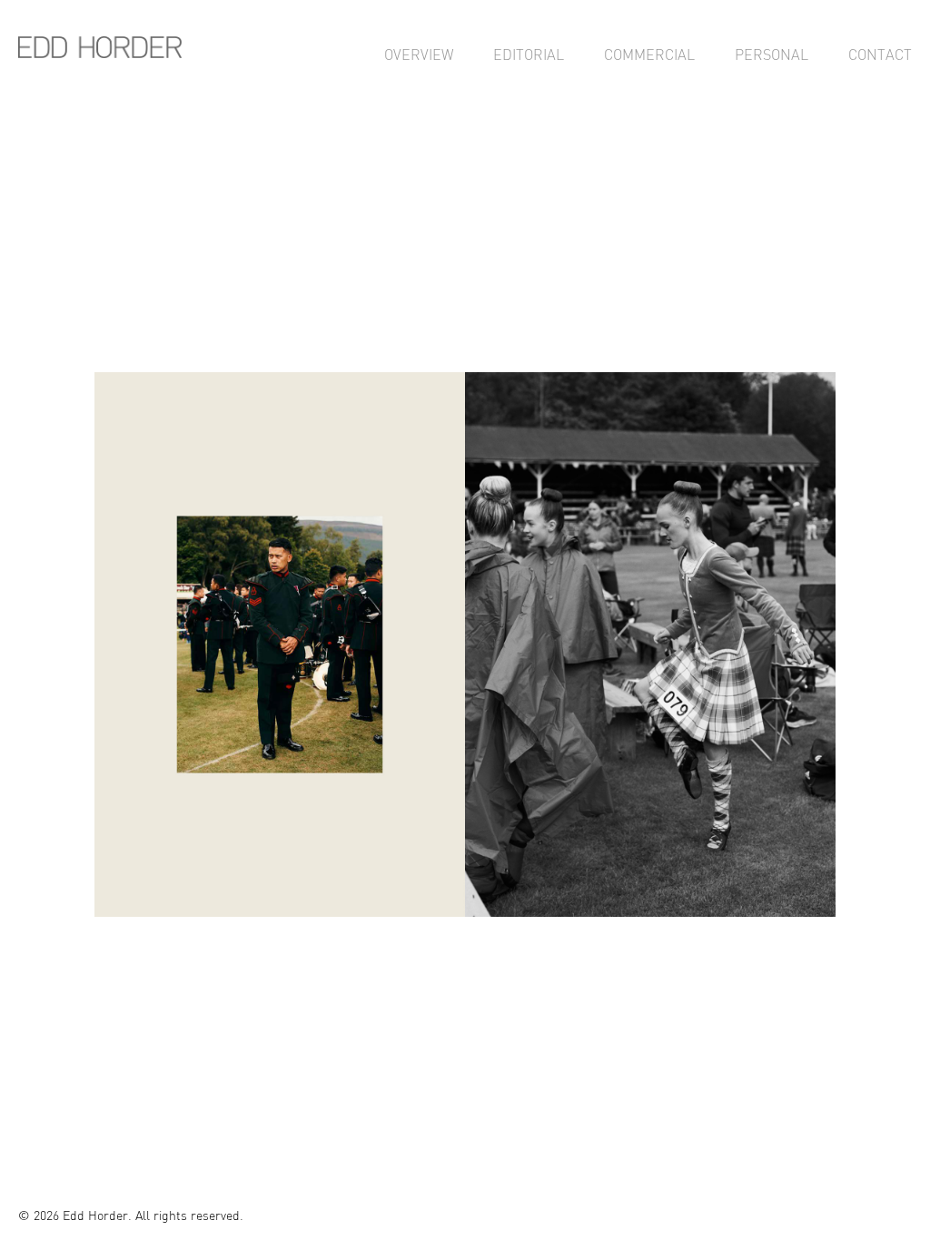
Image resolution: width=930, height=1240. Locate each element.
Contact (880, 54)
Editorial (528, 54)
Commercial (649, 54)
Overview (418, 54)
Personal (771, 54)
